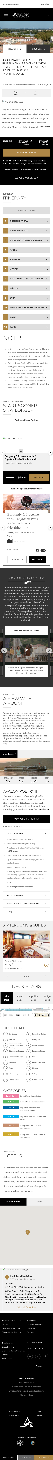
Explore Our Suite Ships (11, 1321)
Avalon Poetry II (8, 754)
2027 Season (14, 49)
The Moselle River (26, 1382)
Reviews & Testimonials (11, 1328)
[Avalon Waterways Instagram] (45, 1356)
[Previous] (4, 650)
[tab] (6, 998)
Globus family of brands (11, 4)
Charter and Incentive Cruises (13, 1351)
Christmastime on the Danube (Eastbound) (27, 1391)
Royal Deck (19, 998)
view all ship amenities (26, 819)
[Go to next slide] (50, 453)
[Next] (49, 650)
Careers (5, 1355)
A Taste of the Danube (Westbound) (26, 1387)
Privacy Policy (14, 1411)
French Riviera (13, 1201)
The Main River (26, 1395)
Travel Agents (7, 1343)
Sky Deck (7, 998)
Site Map (31, 1328)
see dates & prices (26, 152)
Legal (39, 1411)
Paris (39, 1201)
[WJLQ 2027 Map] (13, 439)
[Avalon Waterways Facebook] (38, 1356)
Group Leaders (8, 1347)
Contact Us (31, 1321)
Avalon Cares (7, 1324)
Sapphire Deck (33, 998)
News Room (7, 1359)
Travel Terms (14, 1415)
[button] (27, 1235)
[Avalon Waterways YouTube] (30, 1356)
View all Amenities (27, 1307)
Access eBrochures (35, 1324)
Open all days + (26, 210)
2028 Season (38, 49)
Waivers (30, 1332)
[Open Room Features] (46, 965)
